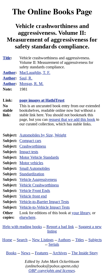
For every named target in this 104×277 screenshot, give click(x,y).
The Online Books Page (52, 11)
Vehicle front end (33, 196)
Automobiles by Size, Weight (42, 135)
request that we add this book (72, 119)
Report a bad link (60, 227)
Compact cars (30, 140)
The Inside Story (84, 253)
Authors (64, 240)
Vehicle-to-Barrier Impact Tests (44, 202)
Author (9, 72)
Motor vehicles (31, 163)
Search (22, 240)
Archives (60, 253)
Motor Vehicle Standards (39, 157)
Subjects (95, 240)
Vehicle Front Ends (34, 190)
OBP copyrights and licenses (52, 270)
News (25, 253)
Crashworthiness (32, 146)
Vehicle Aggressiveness (38, 179)
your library (81, 213)
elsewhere (27, 217)
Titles (79, 240)
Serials (53, 244)
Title (7, 58)
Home (7, 240)
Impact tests (28, 152)
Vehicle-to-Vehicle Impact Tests (44, 207)
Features (41, 253)
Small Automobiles (34, 168)
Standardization (31, 174)
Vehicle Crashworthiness (39, 185)
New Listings (43, 240)
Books (11, 253)
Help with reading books (22, 227)
